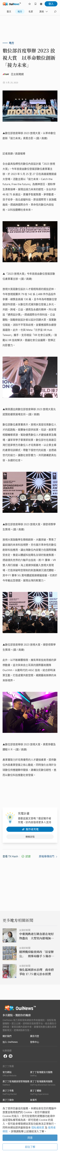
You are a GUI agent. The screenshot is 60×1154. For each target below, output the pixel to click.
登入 (51, 4)
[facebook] (5, 1056)
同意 (30, 1137)
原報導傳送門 (47, 856)
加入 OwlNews (10, 1041)
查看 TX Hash (10, 856)
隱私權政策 (38, 1127)
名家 (30, 11)
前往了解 (30, 1147)
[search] (55, 11)
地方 (20, 11)
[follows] (29, 4)
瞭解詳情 (30, 836)
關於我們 (7, 1035)
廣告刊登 (34, 1035)
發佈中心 (34, 1041)
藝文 (9, 11)
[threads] (10, 1056)
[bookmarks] (35, 4)
